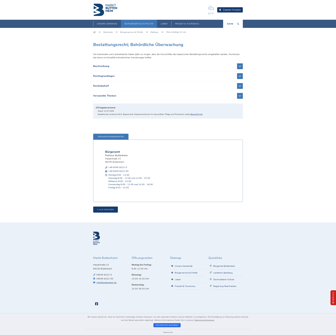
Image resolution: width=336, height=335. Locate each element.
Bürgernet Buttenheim (224, 266)
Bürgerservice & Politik (132, 32)
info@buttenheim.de (106, 282)
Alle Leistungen (106, 210)
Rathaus (154, 32)
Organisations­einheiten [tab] (111, 136)
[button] (168, 66)
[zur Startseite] (105, 9)
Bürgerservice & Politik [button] (139, 23)
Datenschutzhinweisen (204, 320)
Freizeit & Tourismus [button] (187, 23)
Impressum (168, 332)
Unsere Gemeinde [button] (107, 23)
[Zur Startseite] (94, 32)
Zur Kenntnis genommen (167, 325)
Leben (178, 279)
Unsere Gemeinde (184, 266)
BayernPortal (196, 114)
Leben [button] (164, 23)
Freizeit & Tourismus (185, 286)
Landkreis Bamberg (223, 272)
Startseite (108, 32)
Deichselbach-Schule (223, 279)
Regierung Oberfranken (225, 286)
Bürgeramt (112, 152)
